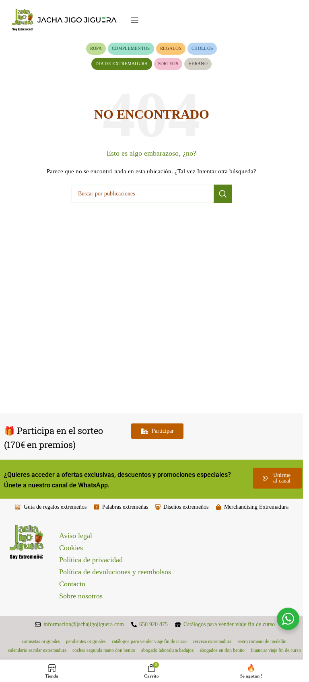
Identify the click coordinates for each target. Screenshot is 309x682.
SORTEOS (168, 63)
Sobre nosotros (81, 596)
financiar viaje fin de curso (276, 650)
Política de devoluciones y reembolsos (115, 572)
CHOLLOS (202, 48)
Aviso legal (75, 536)
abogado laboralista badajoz (167, 650)
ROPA (96, 48)
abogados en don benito (222, 650)
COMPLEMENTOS (131, 48)
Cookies (71, 548)
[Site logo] (64, 19)
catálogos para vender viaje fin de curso (149, 641)
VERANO (198, 63)
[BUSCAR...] (223, 194)
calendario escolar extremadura (37, 650)
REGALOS (170, 48)
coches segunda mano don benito (103, 650)
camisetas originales (41, 641)
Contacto (72, 584)
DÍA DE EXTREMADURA (121, 63)
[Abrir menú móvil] (135, 20)
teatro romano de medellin (261, 641)
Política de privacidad (91, 560)
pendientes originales (86, 641)
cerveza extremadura (212, 641)
